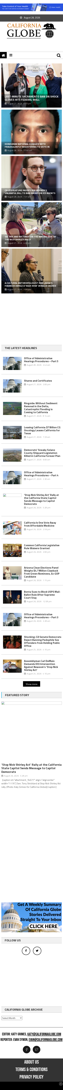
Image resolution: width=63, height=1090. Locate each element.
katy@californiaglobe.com (44, 1034)
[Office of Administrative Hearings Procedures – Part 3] (12, 619)
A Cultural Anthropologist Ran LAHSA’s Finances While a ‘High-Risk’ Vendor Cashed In (30, 284)
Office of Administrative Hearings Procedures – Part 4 (41, 474)
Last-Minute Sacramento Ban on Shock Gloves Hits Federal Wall (31, 98)
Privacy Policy (31, 1077)
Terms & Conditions (31, 1070)
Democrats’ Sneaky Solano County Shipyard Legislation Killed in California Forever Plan (42, 453)
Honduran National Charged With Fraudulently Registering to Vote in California (27, 145)
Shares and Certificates (38, 380)
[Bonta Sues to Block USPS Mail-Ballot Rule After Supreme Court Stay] (12, 597)
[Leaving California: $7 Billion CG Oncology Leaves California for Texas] (12, 432)
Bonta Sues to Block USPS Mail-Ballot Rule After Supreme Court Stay (42, 594)
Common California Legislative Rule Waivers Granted (41, 547)
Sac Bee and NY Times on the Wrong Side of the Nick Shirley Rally (30, 238)
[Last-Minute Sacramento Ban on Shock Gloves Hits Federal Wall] (31, 85)
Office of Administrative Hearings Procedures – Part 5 (41, 360)
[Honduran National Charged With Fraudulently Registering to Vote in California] (31, 132)
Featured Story (17, 695)
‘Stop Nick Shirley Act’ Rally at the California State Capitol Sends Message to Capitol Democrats (41, 499)
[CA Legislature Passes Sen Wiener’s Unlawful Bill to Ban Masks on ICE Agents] (31, 178)
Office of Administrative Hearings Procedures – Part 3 (41, 616)
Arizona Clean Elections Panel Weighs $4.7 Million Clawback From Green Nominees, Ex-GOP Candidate (41, 572)
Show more (31, 684)
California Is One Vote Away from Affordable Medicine (40, 524)
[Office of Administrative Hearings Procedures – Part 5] (12, 363)
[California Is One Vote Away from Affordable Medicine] (12, 528)
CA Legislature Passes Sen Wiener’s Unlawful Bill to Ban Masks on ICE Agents (30, 192)
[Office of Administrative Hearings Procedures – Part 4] (12, 477)
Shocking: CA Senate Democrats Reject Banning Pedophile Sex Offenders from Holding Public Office (42, 641)
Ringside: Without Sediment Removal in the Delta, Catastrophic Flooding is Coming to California (40, 408)
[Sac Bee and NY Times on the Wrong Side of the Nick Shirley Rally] (31, 224)
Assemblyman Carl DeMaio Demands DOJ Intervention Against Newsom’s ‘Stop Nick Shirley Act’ (41, 666)
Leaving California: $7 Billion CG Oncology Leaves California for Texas (42, 430)
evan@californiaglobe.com (45, 1040)
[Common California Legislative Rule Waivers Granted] (12, 550)
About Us (31, 1062)
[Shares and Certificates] (12, 386)
